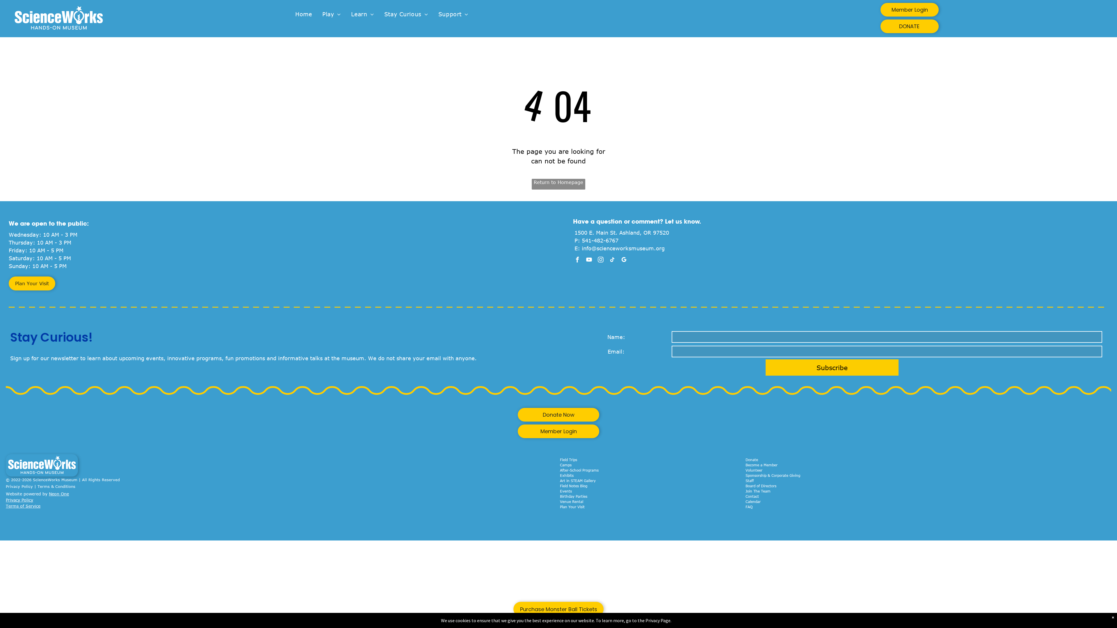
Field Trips (568, 460)
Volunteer (754, 470)
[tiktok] (612, 260)
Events (566, 491)
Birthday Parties (573, 496)
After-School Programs (579, 470)
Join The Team (758, 491)
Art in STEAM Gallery (578, 481)
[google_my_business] (624, 260)
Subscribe (832, 367)
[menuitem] (303, 14)
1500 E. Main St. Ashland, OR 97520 (621, 232)
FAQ (749, 507)
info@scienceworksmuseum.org (623, 248)
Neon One (59, 493)
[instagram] (600, 260)
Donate (752, 460)
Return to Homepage (558, 182)
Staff (750, 481)
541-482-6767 (600, 240)
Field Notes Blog (573, 486)
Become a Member (762, 465)
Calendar (753, 501)
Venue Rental (571, 501)
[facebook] (577, 260)
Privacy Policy (19, 486)
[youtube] (589, 260)
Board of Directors (761, 486)
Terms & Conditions (56, 486)
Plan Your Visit (572, 507)
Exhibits (567, 475)
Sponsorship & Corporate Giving (773, 475)
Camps (566, 465)
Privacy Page (657, 620)
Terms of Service (23, 506)
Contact (752, 496)
